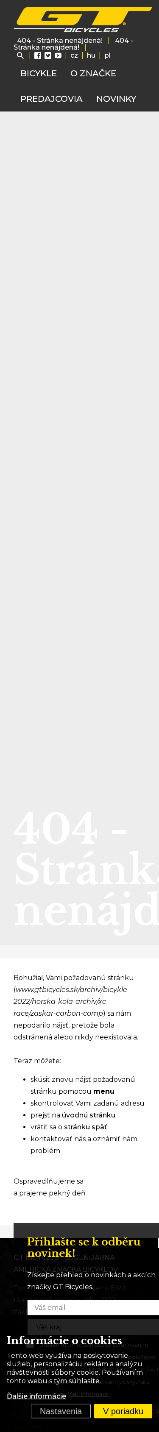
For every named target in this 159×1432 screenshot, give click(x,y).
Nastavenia (61, 1411)
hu (91, 55)
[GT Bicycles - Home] (83, 19)
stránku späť (85, 1127)
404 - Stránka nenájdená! (60, 40)
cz (74, 55)
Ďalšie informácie (36, 1396)
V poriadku (123, 1411)
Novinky (116, 99)
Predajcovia (51, 99)
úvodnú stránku (88, 1115)
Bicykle (38, 73)
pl (107, 55)
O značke (93, 73)
